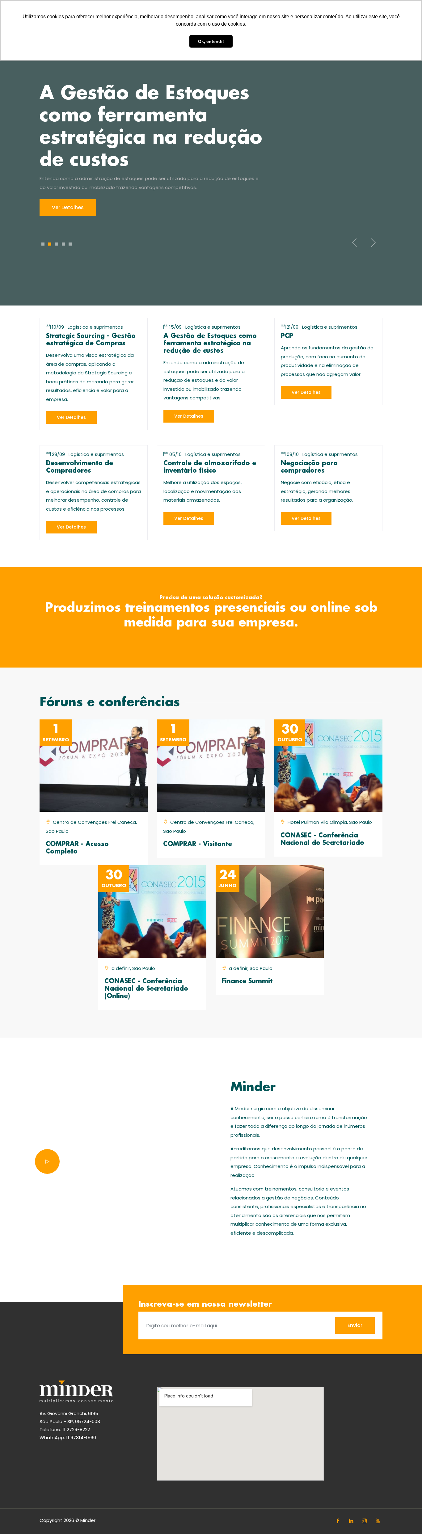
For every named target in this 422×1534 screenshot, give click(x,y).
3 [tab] (56, 244)
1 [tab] (43, 244)
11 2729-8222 (76, 1429)
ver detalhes (71, 417)
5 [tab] (70, 244)
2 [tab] (50, 244)
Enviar (355, 1325)
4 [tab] (63, 244)
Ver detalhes (68, 207)
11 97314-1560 (81, 1437)
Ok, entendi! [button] (211, 41)
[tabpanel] (211, 149)
